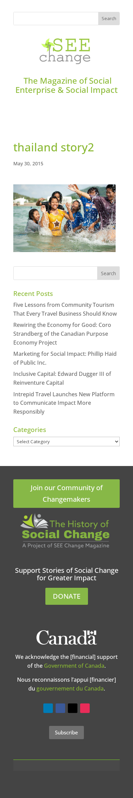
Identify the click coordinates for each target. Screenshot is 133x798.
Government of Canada (74, 665)
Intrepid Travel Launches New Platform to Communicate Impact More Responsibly (64, 402)
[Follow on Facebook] (60, 708)
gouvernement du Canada (70, 688)
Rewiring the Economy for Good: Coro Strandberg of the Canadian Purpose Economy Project (62, 333)
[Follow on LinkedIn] (48, 708)
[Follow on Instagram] (85, 708)
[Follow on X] (72, 708)
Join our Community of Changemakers (67, 493)
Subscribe (66, 732)
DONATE (66, 596)
